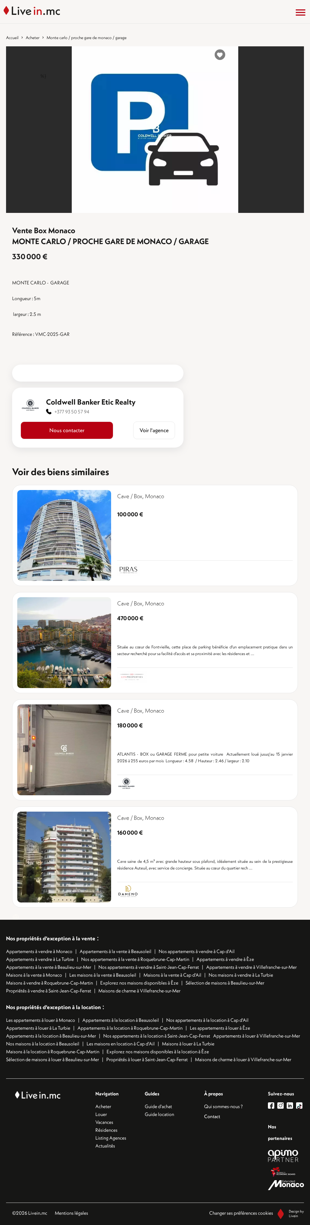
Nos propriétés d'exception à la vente (50, 938)
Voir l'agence (154, 430)
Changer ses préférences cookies (241, 1213)
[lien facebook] (272, 1105)
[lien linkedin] (291, 1105)
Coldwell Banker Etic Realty (91, 402)
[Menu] (300, 12)
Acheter (32, 37)
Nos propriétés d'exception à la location (53, 1007)
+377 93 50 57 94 (71, 412)
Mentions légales (71, 1213)
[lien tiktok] (299, 1105)
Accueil (12, 37)
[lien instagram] (282, 1105)
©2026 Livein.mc (29, 1213)
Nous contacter (66, 430)
